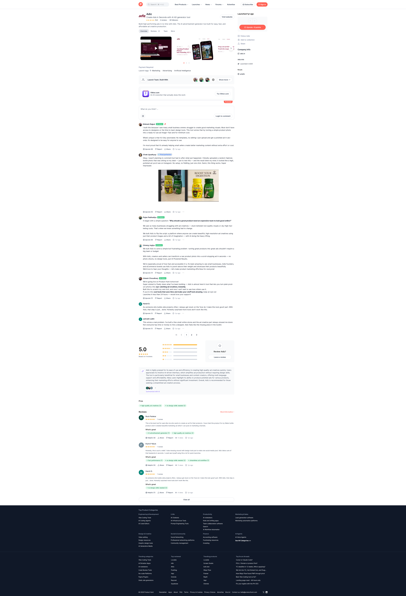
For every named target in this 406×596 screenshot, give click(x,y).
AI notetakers (207, 518)
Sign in (263, 4)
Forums (218, 4)
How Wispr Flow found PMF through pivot (250, 573)
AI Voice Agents (240, 537)
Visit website (227, 17)
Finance (206, 534)
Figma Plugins (143, 577)
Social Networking (177, 537)
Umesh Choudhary (150, 278)
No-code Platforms (145, 573)
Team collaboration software (213, 523)
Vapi (172, 573)
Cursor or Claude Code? (244, 560)
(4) (152, 438)
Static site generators (146, 580)
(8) (149, 149)
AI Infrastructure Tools (178, 520)
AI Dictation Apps (145, 563)
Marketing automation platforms (246, 520)
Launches (196, 4)
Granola (173, 577)
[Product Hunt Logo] (141, 4)
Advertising (167, 71)
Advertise (231, 4)
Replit (205, 577)
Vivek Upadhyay (149, 155)
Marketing (156, 71)
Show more (223, 80)
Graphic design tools (146, 543)
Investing (206, 543)
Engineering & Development (149, 514)
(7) (149, 273)
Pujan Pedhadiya (149, 217)
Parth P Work (151, 444)
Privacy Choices (209, 592)
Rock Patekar (151, 416)
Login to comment (223, 116)
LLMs (173, 514)
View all (186, 500)
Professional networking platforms (182, 540)
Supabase (174, 584)
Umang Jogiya (149, 245)
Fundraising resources (210, 540)
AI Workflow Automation (211, 529)
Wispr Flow (207, 570)
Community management (179, 543)
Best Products (180, 4)
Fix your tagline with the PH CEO (247, 584)
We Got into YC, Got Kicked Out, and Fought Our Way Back (251, 570)
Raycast (174, 580)
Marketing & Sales (241, 514)
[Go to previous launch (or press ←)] (250, 21)
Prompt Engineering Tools (180, 523)
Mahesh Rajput (149, 124)
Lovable (174, 560)
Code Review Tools (145, 570)
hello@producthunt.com (248, 592)
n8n (172, 563)
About (176, 592)
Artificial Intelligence (182, 71)
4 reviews (163, 20)
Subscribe (249, 4)
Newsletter (163, 592)
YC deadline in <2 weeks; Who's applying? (250, 567)
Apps (170, 592)
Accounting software (210, 537)
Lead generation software (244, 518)
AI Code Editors (144, 523)
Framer (205, 573)
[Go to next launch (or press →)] (255, 21)
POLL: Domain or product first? (246, 563)
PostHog (174, 570)
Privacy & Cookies (196, 592)
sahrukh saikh (148, 319)
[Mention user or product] (143, 116)
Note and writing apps (211, 520)
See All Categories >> (243, 540)
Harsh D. (146, 304)
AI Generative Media (146, 546)
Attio (172, 567)
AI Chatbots (175, 518)
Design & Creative (145, 534)
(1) (149, 313)
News (207, 4)
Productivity (207, 514)
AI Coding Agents (145, 520)
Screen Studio (208, 563)
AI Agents (238, 534)
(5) (149, 212)
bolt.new (206, 567)
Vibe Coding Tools (145, 518)
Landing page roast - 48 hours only (248, 580)
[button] (173, 31)
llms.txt (227, 592)
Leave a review (220, 357)
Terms (186, 592)
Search (205, 526)
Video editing (143, 537)
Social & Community (178, 534)
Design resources (145, 540)
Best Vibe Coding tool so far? (246, 577)
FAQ (180, 592)
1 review (160, 419)
